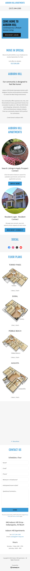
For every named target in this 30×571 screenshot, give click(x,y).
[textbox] (15, 462)
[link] (15, 3)
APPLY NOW (15, 183)
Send (15, 510)
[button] (15, 441)
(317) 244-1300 (15, 63)
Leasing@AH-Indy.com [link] (17, 536)
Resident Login (12, 35)
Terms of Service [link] (16, 516)
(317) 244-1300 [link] (15, 8)
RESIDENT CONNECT (15, 230)
